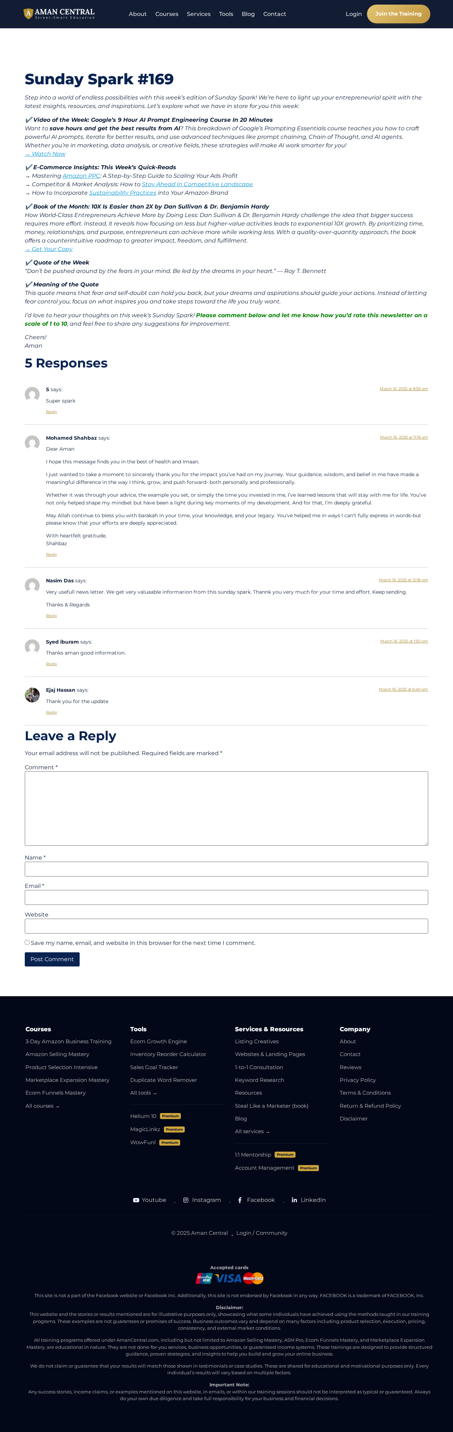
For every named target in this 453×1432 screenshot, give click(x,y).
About (138, 14)
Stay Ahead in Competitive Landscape (197, 184)
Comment (41, 767)
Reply (51, 411)
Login (354, 14)
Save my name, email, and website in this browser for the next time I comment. (143, 943)
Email (34, 886)
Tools (226, 14)
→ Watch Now (45, 153)
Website (36, 915)
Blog (248, 14)
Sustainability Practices (122, 192)
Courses (166, 14)
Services (199, 14)
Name (35, 858)
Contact (274, 14)
